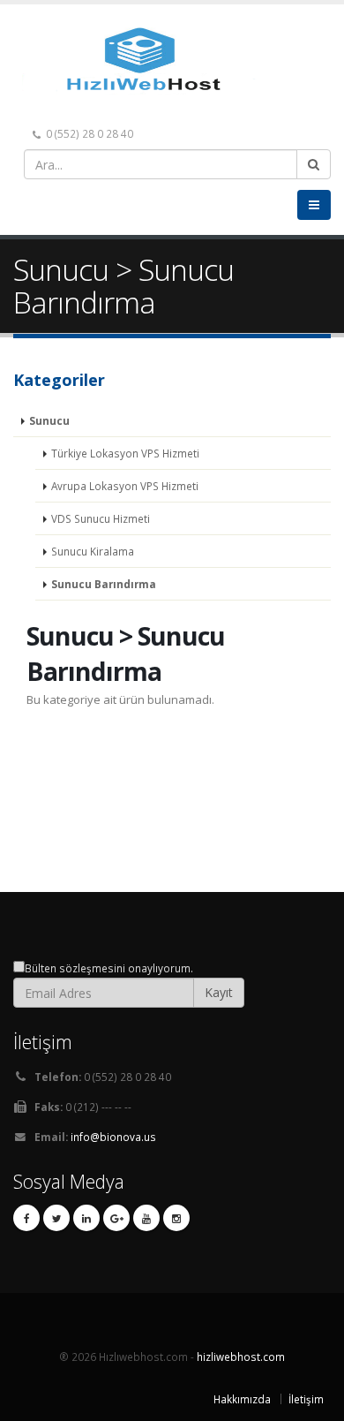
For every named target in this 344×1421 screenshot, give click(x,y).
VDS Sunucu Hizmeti (100, 518)
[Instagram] (176, 1218)
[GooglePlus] (116, 1218)
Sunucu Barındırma (103, 584)
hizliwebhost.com (241, 1356)
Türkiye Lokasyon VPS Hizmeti (125, 453)
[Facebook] (26, 1218)
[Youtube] (146, 1218)
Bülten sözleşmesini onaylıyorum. (109, 968)
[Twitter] (56, 1218)
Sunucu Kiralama (92, 551)
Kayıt (219, 992)
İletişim (306, 1399)
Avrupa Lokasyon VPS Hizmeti (124, 486)
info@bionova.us (113, 1137)
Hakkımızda (242, 1399)
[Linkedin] (86, 1218)
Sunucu (49, 420)
